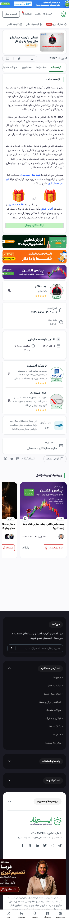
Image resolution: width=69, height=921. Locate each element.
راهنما (38, 14)
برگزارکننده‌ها (55, 727)
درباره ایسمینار (55, 686)
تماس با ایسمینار (53, 743)
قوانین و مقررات (53, 718)
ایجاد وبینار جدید (53, 694)
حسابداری (31, 448)
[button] (47, 915)
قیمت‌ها (47, 14)
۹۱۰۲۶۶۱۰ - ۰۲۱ (39, 834)
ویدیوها (57, 678)
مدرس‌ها (57, 735)
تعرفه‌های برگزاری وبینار (50, 702)
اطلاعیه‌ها (27, 14)
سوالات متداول (54, 710)
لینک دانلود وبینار (34, 225)
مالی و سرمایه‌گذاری (48, 448)
